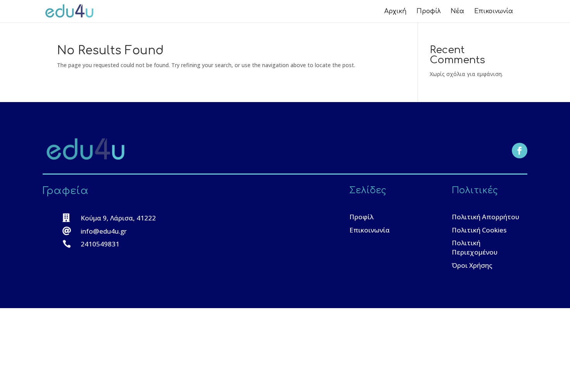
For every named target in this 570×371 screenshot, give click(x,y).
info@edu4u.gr (104, 231)
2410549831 (100, 243)
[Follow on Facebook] (519, 150)
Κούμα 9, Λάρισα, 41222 (118, 217)
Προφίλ (428, 12)
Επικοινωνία (493, 12)
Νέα (457, 12)
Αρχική (395, 12)
